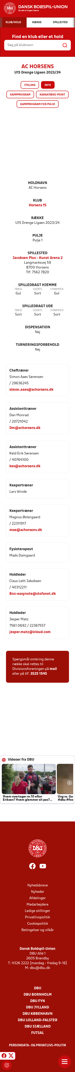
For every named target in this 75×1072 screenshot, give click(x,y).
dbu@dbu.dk (40, 968)
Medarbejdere (37, 904)
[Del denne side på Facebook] (4, 1056)
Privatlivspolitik (37, 917)
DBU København (38, 1014)
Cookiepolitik (37, 923)
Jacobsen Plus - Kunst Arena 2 (38, 258)
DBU (37, 988)
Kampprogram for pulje (37, 104)
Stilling (29, 85)
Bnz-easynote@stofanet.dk (32, 594)
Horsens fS (37, 205)
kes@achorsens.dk (24, 466)
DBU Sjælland (38, 1026)
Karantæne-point (52, 94)
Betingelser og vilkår (37, 930)
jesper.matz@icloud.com (30, 632)
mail (53, 669)
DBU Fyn (37, 1001)
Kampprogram (20, 94)
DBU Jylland (37, 1007)
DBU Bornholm (38, 994)
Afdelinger (37, 898)
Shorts (37, 289)
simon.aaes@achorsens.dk (31, 389)
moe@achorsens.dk (25, 530)
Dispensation (37, 327)
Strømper (56, 289)
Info (48, 85)
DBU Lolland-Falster (37, 1020)
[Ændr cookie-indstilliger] (7, 1065)
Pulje (37, 235)
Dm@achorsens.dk (24, 428)
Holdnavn (37, 183)
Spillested (37, 253)
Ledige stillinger (37, 911)
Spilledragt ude (37, 306)
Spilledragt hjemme (37, 285)
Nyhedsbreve (37, 885)
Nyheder (37, 892)
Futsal (37, 1033)
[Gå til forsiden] (33, 8)
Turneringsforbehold (37, 345)
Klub (37, 200)
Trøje (18, 289)
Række (37, 218)
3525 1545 (38, 674)
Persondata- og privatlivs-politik (37, 1045)
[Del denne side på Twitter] (11, 1056)
